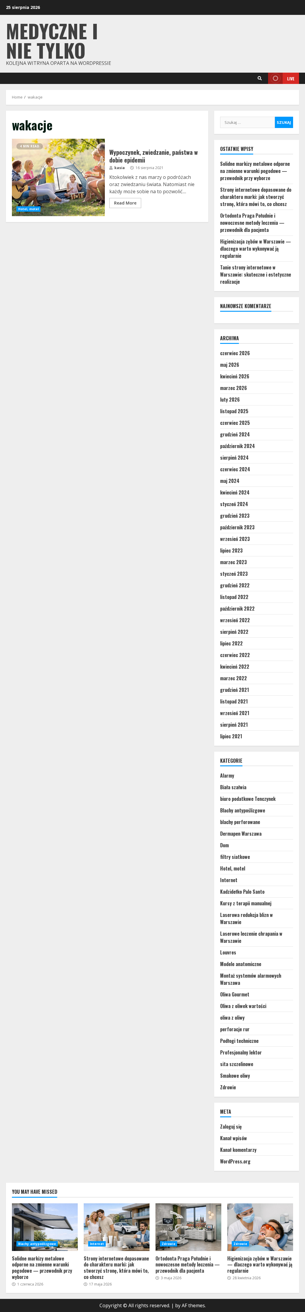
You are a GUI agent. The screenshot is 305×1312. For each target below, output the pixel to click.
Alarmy (227, 775)
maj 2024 (229, 480)
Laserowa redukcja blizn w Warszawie (246, 918)
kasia (119, 167)
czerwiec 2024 (235, 469)
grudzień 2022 (235, 585)
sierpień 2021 (234, 724)
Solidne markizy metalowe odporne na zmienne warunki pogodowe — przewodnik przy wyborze (255, 171)
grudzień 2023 (235, 515)
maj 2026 (229, 364)
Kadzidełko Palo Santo (242, 891)
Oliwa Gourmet (234, 994)
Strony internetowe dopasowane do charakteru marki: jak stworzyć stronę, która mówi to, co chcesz (255, 197)
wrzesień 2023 (235, 538)
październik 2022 (237, 608)
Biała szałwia (233, 787)
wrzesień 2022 (235, 620)
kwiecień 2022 (234, 666)
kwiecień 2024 (235, 492)
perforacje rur (235, 1029)
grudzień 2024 (235, 434)
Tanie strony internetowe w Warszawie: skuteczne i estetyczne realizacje (255, 274)
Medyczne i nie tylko (52, 40)
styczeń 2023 (234, 573)
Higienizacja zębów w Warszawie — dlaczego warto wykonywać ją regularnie (255, 248)
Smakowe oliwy (235, 1075)
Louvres (228, 952)
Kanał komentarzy (238, 1149)
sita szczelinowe (236, 1064)
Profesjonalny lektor (241, 1052)
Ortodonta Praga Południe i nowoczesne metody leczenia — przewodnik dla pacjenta (252, 222)
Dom (224, 845)
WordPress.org (235, 1161)
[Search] (260, 78)
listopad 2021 (234, 701)
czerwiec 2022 (235, 655)
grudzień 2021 (234, 689)
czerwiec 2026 (235, 353)
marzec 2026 (233, 387)
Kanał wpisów (233, 1138)
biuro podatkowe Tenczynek (248, 798)
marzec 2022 (233, 678)
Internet (228, 880)
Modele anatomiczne (240, 964)
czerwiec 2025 (235, 422)
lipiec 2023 (231, 550)
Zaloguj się (231, 1126)
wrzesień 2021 (234, 713)
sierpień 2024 (234, 457)
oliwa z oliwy (232, 1017)
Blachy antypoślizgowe (242, 810)
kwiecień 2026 (234, 376)
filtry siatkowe (235, 856)
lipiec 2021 (231, 736)
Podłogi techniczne (239, 1040)
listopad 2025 (234, 411)
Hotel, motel (28, 209)
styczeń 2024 (234, 504)
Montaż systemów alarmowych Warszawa (250, 979)
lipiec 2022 (231, 643)
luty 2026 (230, 399)
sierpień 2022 (234, 631)
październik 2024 (237, 446)
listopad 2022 (234, 596)
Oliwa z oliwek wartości (243, 1006)
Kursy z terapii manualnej (245, 903)
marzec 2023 (233, 562)
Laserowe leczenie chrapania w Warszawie (251, 937)
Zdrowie (228, 1087)
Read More (125, 203)
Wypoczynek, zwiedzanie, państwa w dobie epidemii (58, 177)
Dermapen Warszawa (241, 833)
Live (291, 78)
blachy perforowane (240, 822)
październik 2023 (237, 527)
